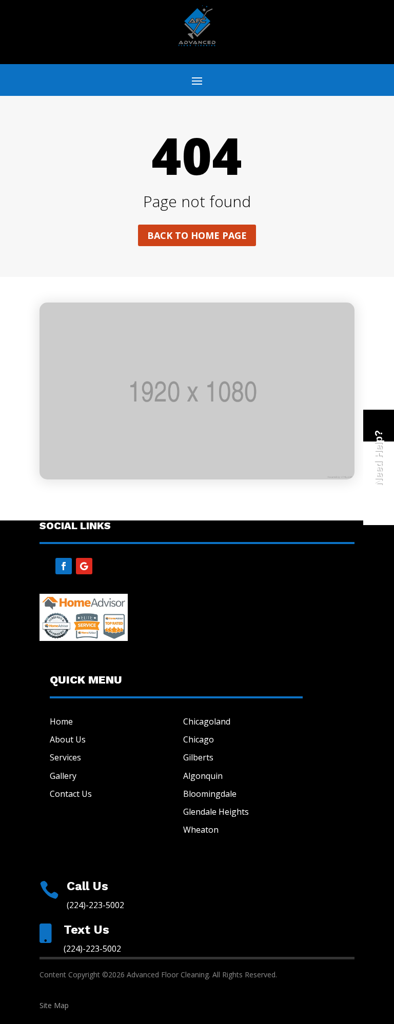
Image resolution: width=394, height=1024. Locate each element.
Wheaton (201, 829)
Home (61, 721)
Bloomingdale (210, 793)
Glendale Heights (216, 811)
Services (65, 757)
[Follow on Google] (84, 566)
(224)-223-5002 (95, 905)
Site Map (54, 1005)
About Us (68, 739)
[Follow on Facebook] (63, 566)
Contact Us (71, 793)
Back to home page (197, 235)
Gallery (63, 775)
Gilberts (198, 757)
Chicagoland (206, 721)
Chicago (198, 739)
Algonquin (203, 775)
